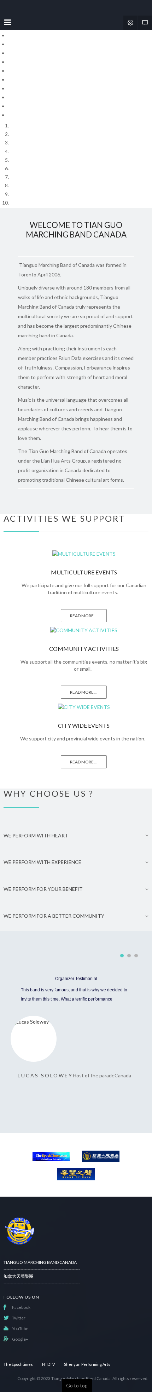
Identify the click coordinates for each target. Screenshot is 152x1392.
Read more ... (84, 615)
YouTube (20, 1328)
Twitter (18, 1318)
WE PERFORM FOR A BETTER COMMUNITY (54, 916)
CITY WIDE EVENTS (84, 725)
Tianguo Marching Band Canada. (81, 1378)
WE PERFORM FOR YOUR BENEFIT (43, 889)
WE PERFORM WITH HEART (36, 835)
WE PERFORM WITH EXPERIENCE (42, 862)
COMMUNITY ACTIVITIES (84, 648)
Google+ (20, 1339)
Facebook (21, 1307)
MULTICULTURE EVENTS (84, 572)
